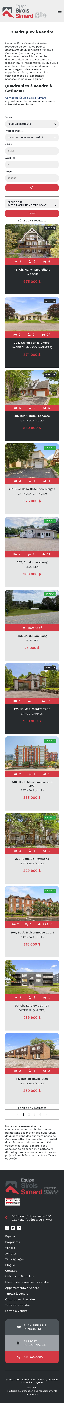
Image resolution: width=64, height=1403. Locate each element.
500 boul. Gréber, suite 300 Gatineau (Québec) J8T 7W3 (32, 1217)
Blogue (10, 1265)
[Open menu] (59, 11)
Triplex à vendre (16, 1293)
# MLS (8, 144)
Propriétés (12, 1242)
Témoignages (14, 1259)
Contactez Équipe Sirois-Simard (25, 97)
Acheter (10, 1253)
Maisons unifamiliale (19, 1276)
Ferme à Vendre (16, 1311)
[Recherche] (32, 187)
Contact (11, 1270)
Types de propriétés (15, 131)
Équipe (10, 1236)
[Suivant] (46, 1114)
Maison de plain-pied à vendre (27, 1282)
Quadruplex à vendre (20, 1299)
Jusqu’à (8, 171)
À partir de (10, 158)
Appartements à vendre (22, 1288)
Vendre (10, 1247)
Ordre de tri (15, 202)
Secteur (9, 117)
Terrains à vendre (17, 1305)
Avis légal (32, 1387)
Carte (32, 213)
